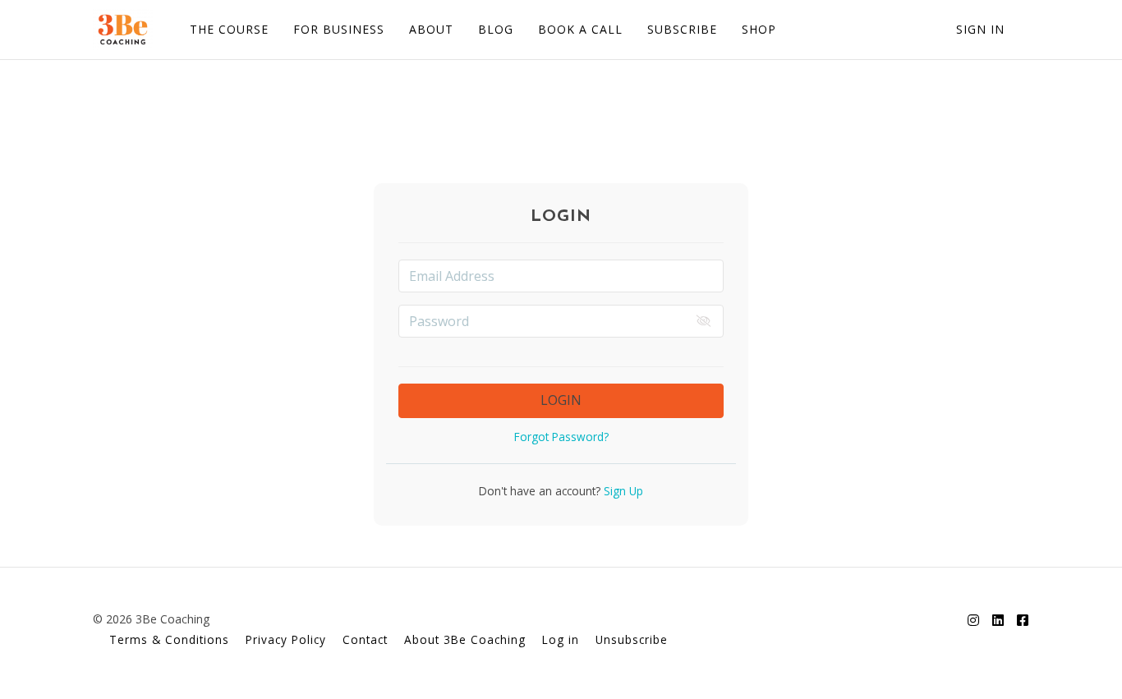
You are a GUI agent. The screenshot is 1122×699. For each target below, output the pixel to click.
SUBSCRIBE (682, 29)
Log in (560, 639)
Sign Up (621, 491)
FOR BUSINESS (338, 29)
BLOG (495, 29)
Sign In (980, 29)
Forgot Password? (561, 436)
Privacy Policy (286, 639)
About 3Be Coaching (465, 639)
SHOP (759, 29)
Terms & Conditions (169, 639)
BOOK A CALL (580, 29)
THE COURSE (229, 29)
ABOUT (431, 29)
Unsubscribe (631, 639)
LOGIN (561, 400)
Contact (365, 639)
